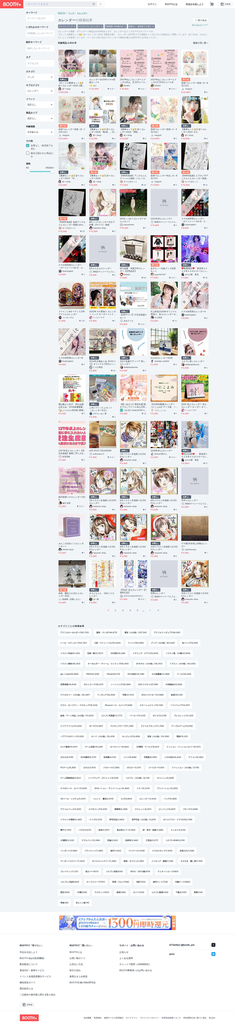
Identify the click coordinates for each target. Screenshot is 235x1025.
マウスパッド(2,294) (91, 840)
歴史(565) (65, 892)
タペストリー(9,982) (119, 747)
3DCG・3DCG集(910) (140, 871)
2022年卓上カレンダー (161, 218)
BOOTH (61, 13)
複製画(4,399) (121, 809)
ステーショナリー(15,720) (151, 705)
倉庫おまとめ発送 (78, 976)
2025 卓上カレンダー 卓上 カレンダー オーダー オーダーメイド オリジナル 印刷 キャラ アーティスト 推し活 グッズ (194, 405)
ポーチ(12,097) (96, 726)
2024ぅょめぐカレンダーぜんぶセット (133, 220)
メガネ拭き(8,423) (172, 757)
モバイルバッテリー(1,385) (104, 861)
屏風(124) (198, 892)
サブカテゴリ (32, 85)
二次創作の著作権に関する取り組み (37, 994)
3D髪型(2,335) (67, 840)
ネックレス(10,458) (131, 736)
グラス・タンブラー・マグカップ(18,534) (79, 705)
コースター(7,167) (156, 767)
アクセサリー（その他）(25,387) (75, 695)
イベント (30, 99)
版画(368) (121, 892)
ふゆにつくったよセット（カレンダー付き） (100, 409)
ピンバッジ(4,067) (167, 809)
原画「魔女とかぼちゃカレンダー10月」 (71, 594)
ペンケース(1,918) (137, 850)
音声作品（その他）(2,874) (144, 819)
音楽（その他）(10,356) (158, 736)
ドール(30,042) (184, 674)
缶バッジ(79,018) (190, 643)
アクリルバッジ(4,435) (70, 809)
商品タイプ (31, 113)
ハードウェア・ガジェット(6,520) (103, 778)
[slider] (28, 171)
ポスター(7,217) (134, 767)
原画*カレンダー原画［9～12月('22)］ (72, 130)
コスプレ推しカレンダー (192, 361)
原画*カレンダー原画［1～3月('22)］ (164, 130)
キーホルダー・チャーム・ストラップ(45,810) (108, 663)
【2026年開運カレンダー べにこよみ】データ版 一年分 (164, 405)
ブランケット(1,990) (94, 850)
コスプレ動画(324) (160, 892)
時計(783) (141, 882)
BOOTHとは (171, 4)
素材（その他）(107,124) (136, 632)
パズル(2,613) (85, 830)
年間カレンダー (158, 593)
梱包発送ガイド (27, 982)
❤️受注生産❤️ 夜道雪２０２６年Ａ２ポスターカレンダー (194, 455)
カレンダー (82, 13)
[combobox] (61, 4)
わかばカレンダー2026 (161, 358)
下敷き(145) (181, 892)
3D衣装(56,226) (117, 653)
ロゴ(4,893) (126, 798)
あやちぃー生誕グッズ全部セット (163, 269)
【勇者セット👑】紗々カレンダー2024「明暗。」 (132, 130)
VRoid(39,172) (113, 674)
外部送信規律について (171, 1018)
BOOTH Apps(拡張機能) (32, 958)
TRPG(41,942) (92, 674)
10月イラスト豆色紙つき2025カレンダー (194, 594)
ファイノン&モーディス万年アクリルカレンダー (72, 312)
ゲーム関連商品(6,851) (70, 778)
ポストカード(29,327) (93, 684)
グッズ (71, 13)
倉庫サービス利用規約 (113, 1018)
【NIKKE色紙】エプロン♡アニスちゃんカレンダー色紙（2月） (194, 177)
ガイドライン (131, 1018)
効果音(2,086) (131, 840)
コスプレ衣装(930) (114, 871)
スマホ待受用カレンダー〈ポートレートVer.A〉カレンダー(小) (72, 266)
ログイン (152, 4)
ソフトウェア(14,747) (180, 705)
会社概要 (87, 1018)
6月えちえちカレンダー (100, 268)
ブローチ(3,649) (190, 809)
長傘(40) (64, 902)
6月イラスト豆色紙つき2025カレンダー (133, 501)
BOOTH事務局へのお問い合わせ (135, 970)
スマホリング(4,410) (98, 809)
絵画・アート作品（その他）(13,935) (77, 715)
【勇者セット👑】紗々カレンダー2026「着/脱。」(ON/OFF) (102, 130)
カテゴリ (30, 71)
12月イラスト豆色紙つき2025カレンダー (164, 548)
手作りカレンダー (189, 500)
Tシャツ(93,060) (136, 643)
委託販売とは (26, 988)
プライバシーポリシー (149, 1018)
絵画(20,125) (177, 695)
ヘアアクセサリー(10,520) (72, 736)
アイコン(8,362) (195, 757)
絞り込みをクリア (200, 25)
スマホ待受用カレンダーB (71, 358)
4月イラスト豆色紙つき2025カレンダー (102, 548)
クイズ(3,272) (95, 819)
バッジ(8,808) (130, 757)
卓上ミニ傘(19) (82, 902)
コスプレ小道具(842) (69, 882)
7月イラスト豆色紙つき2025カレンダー (133, 455)
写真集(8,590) (150, 757)
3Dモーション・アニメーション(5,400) (111, 788)
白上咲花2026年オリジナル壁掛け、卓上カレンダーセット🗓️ (164, 313)
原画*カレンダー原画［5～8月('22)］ (194, 84)
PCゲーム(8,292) (68, 767)
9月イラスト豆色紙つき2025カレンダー (133, 548)
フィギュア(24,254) (106, 695)
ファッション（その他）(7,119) (185, 767)
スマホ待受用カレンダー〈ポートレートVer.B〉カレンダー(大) (194, 220)
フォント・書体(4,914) (103, 798)
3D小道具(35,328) (135, 674)
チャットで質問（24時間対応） (135, 964)
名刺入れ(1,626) (187, 850)
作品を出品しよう (195, 4)
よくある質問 (126, 958)
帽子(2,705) (65, 830)
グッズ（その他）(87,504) (163, 643)
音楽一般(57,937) (95, 653)
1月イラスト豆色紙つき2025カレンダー (102, 501)
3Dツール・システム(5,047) (73, 798)
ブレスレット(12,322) (183, 715)
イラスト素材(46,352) (70, 663)
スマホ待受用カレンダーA (193, 311)
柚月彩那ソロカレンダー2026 (72, 498)
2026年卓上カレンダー (161, 450)
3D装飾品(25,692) (173, 684)
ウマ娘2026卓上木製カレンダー (194, 544)
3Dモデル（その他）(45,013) (149, 663)
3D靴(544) (82, 892)
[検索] (94, 4)
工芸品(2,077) (152, 840)
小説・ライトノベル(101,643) (107, 643)
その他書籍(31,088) (161, 674)
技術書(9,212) (110, 757)
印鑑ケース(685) (182, 882)
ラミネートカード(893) (168, 871)
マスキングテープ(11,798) (121, 726)
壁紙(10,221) (182, 736)
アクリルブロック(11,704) (152, 726)
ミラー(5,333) (143, 788)
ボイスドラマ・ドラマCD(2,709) (177, 819)
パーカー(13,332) (137, 715)
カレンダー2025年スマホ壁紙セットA (102, 80)
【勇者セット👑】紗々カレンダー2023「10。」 (71, 177)
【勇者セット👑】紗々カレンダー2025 (102, 177)
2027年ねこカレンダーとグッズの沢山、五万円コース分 (133, 81)
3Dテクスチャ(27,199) (148, 684)
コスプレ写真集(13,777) (111, 715)
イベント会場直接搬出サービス (35, 976)
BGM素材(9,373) (88, 757)
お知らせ (123, 952)
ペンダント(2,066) (68, 850)
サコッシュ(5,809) (165, 778)
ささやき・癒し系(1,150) (192, 861)
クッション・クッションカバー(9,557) (184, 747)
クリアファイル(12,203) (71, 726)
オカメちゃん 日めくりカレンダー (101, 594)
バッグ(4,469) (170, 798)
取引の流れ (75, 970)
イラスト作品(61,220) (70, 653)
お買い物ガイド (77, 958)
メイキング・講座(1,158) (162, 861)
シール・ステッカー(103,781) (73, 643)
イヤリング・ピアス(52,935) (145, 653)
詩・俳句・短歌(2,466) (153, 830)
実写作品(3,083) (116, 819)
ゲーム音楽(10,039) (94, 747)
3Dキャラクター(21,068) (152, 695)
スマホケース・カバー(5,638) (73, 788)
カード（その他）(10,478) (103, 736)
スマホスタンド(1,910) (162, 850)
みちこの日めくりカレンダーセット (71, 544)
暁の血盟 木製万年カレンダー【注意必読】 (132, 269)
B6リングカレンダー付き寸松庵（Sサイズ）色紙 (102, 223)
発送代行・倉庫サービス (32, 970)
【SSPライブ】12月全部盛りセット (133, 316)
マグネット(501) (101, 892)
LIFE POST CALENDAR (100, 450)
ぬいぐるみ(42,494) (69, 674)
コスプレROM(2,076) (175, 840)
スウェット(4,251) (143, 809)
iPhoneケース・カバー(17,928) (118, 705)
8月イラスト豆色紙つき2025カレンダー (164, 501)
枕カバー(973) (92, 871)
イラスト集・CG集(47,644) (178, 653)
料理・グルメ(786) (120, 882)
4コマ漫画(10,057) (69, 747)
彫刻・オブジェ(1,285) (134, 861)
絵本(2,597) (104, 830)
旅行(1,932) (115, 850)
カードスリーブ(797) (95, 882)
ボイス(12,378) (160, 715)
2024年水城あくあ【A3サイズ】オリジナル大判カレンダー (102, 362)
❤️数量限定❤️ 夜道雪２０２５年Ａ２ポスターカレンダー (194, 269)
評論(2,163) (112, 840)
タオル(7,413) (89, 767)
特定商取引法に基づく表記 (194, 1018)
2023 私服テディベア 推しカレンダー (132, 362)
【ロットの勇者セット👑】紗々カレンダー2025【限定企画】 (72, 84)
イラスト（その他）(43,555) (183, 663)
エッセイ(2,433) (178, 830)
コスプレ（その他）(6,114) (138, 778)
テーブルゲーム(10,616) (182, 726)
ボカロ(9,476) (66, 757)
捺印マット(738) (160, 882)
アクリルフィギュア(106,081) (167, 632)
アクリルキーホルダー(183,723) (74, 632)
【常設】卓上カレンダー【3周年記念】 (133, 591)
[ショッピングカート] (212, 4)
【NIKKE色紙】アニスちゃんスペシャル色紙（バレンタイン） (133, 177)
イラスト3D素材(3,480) (71, 819)
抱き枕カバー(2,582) (126, 830)
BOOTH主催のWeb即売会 (83, 982)
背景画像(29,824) (68, 684)
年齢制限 (30, 126)
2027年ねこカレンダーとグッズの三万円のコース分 (163, 80)
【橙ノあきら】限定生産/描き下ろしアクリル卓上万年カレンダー (133, 405)
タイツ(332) (138, 892)
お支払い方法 (76, 964)
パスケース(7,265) (111, 767)
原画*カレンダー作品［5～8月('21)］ (164, 177)
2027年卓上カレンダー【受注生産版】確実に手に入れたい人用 (71, 452)
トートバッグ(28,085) (121, 684)
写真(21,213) (128, 695)
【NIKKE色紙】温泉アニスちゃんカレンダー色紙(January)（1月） (72, 223)
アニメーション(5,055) (167, 788)
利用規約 (98, 1018)
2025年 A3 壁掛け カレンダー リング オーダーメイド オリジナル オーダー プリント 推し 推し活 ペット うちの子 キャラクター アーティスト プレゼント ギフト (102, 313)
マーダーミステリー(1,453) (72, 861)
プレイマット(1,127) (69, 871)
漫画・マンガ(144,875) (106, 632)
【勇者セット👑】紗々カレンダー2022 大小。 (194, 130)
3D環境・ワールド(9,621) (147, 747)
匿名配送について (29, 964)
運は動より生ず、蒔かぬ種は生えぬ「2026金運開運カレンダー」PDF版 (72, 405)
